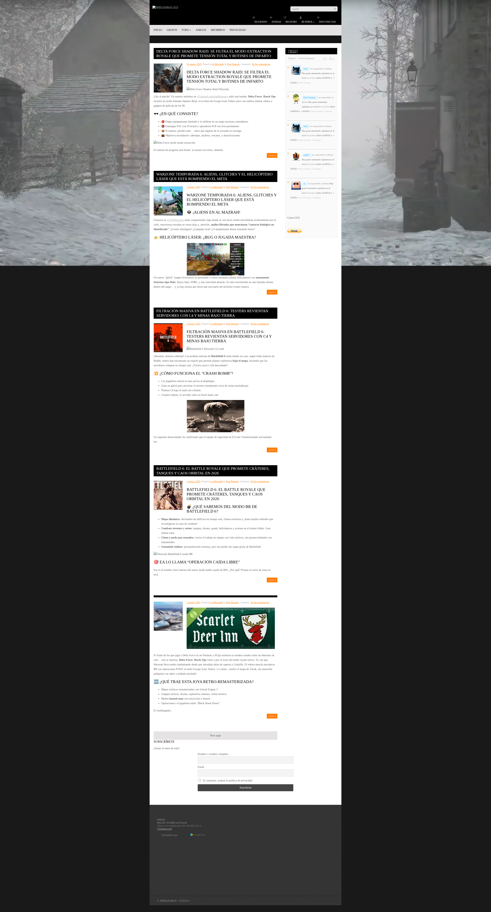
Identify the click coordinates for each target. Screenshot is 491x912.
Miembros (218, 30)
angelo (306, 155)
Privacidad (238, 30)
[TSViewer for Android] (198, 835)
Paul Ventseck (233, 64)
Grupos (172, 30)
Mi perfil (308, 22)
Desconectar (327, 22)
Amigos (201, 30)
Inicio (158, 30)
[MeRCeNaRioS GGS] (165, 7)
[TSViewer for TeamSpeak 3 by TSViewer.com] (168, 835)
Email (201, 766)
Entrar (276, 22)
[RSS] (293, 51)
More (271, 155)
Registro (291, 22)
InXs (305, 68)
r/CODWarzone (175, 220)
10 (330, 58)
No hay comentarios (261, 64)
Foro (186, 30)
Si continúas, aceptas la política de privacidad (227, 780)
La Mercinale (218, 64)
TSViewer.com (164, 829)
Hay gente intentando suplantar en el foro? (317, 188)
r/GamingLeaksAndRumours (212, 96)
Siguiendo (260, 22)
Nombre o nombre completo (213, 754)
